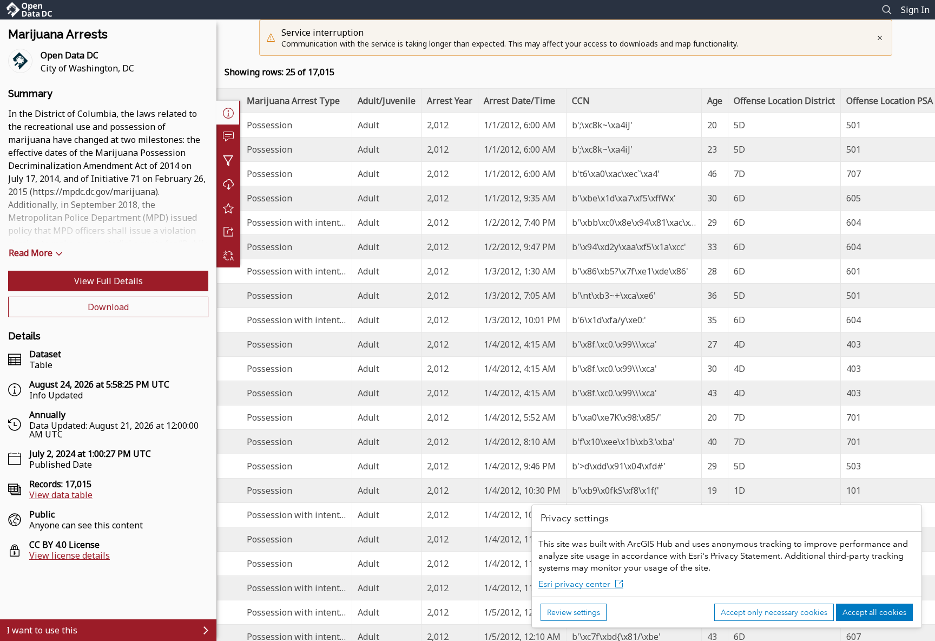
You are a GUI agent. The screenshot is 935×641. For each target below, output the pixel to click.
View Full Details (108, 281)
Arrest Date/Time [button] (519, 101)
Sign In (915, 10)
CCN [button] (581, 101)
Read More (30, 253)
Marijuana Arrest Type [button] (293, 101)
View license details (69, 555)
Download (108, 307)
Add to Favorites (228, 208)
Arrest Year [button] (449, 101)
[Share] (228, 232)
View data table (61, 495)
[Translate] (228, 255)
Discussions (228, 136)
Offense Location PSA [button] (889, 101)
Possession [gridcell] (269, 125)
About (228, 113)
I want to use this (41, 630)
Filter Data (228, 160)
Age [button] (714, 101)
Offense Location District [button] (784, 101)
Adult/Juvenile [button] (387, 101)
